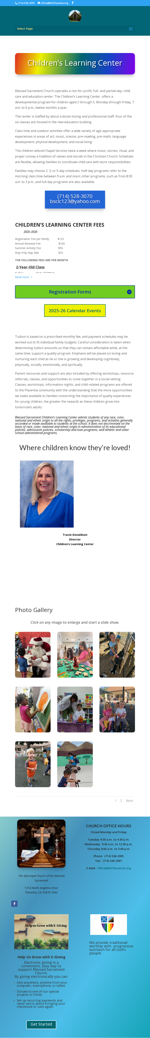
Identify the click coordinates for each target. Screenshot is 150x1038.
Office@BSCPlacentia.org (114, 868)
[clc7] (33, 786)
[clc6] (117, 731)
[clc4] (33, 731)
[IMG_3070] (75, 676)
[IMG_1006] (33, 676)
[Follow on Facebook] (14, 904)
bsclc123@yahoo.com (75, 201)
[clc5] (75, 731)
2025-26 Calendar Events (75, 310)
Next (129, 800)
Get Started (41, 1024)
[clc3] (117, 676)
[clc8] (75, 786)
